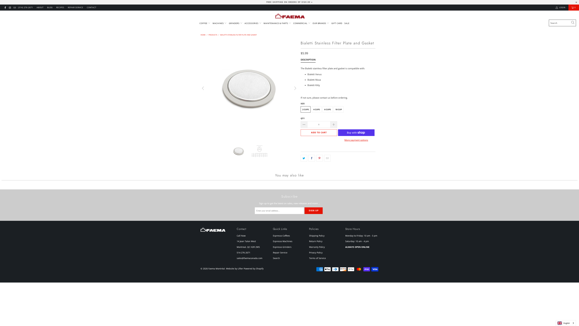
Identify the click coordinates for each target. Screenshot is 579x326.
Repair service (75, 7)
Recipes (60, 7)
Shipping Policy (316, 235)
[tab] (308, 60)
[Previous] (203, 88)
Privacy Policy (316, 252)
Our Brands (320, 23)
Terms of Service (317, 258)
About (40, 7)
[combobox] (562, 23)
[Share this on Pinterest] (319, 158)
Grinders (234, 23)
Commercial (300, 23)
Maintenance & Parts (276, 23)
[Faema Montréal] (289, 16)
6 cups (327, 109)
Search (276, 258)
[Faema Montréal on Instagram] (9, 7)
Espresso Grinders (282, 247)
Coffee (203, 23)
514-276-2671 (243, 252)
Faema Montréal (216, 268)
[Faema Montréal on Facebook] (5, 7)
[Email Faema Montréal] (14, 7)
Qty (303, 118)
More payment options (356, 140)
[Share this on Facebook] (311, 158)
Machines (218, 23)
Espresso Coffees (281, 235)
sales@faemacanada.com (249, 258)
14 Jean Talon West (246, 241)
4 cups (316, 109)
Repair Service (280, 252)
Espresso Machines (282, 241)
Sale (346, 23)
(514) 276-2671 (25, 7)
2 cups (305, 109)
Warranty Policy (317, 247)
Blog (50, 7)
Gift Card (336, 23)
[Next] (295, 88)
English (566, 323)
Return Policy (315, 241)
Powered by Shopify (254, 268)
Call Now (241, 235)
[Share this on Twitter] (304, 158)
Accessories (252, 23)
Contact (91, 7)
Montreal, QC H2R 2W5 (248, 247)
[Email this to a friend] (327, 158)
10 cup (338, 109)
